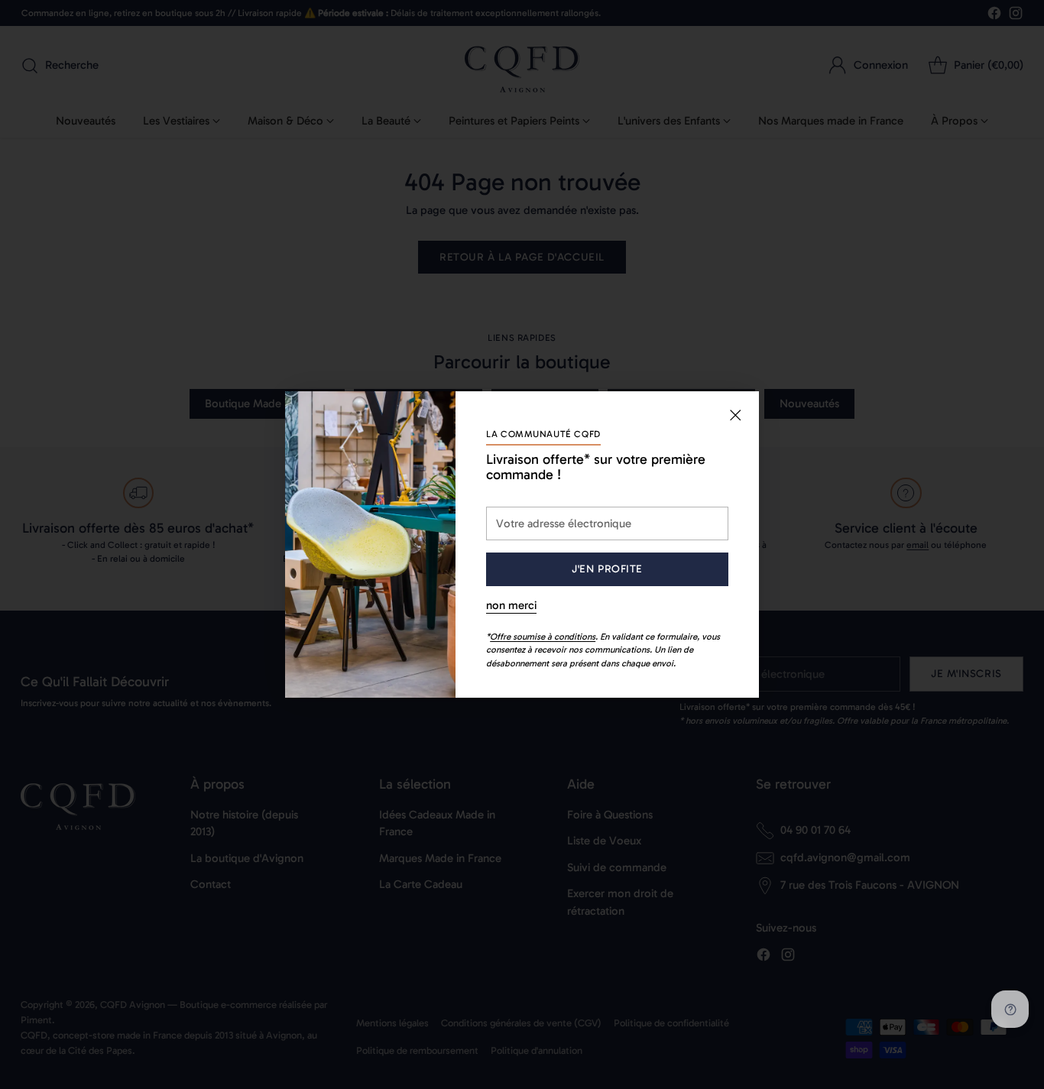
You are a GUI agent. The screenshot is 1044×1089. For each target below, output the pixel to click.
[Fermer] (735, 414)
